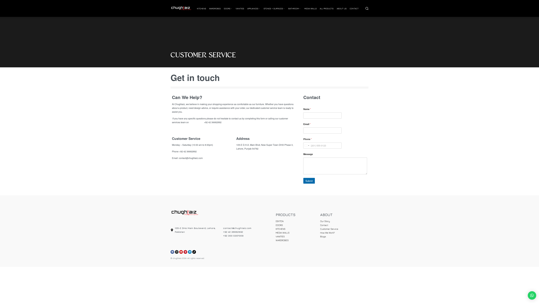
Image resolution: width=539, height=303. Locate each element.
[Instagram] (177, 252)
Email (307, 124)
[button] (532, 295)
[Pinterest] (185, 252)
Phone (307, 139)
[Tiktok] (194, 252)
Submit (309, 181)
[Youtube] (181, 252)
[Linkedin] (190, 252)
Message (308, 154)
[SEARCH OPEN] (366, 8)
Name (307, 109)
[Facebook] (172, 252)
